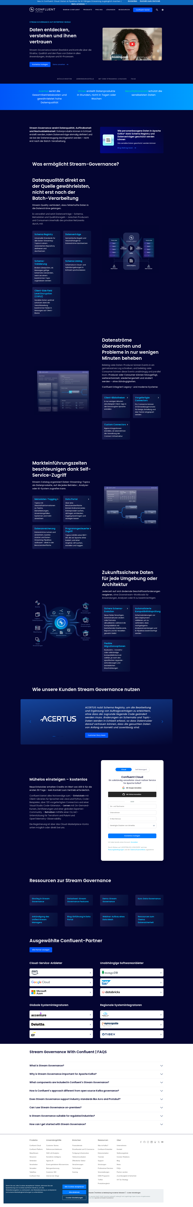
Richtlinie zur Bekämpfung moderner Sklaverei (110, 1193)
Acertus (43, 91)
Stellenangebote (122, 1153)
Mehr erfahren (78, 4)
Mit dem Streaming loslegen (113, 79)
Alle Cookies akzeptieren (74, 1187)
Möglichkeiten (64, 79)
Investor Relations (123, 1157)
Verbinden (33, 1161)
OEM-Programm (103, 1176)
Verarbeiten (33, 1164)
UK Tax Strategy (122, 1180)
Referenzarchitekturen (54, 1149)
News (119, 1164)
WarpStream (33, 1153)
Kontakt (119, 1149)
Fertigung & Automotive (80, 1153)
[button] (132, 788)
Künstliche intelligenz (53, 1157)
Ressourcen (103, 1140)
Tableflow (32, 1172)
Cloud (123, 769)
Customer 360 (51, 1172)
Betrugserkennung (52, 1168)
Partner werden (122, 1172)
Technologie (76, 1168)
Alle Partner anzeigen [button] (40, 950)
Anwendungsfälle (85, 79)
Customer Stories (52, 1145)
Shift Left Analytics (52, 1153)
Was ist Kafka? (103, 1145)
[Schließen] (86, 1181)
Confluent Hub (34, 1176)
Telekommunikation (79, 1157)
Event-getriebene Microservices (57, 1164)
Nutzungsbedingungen (116, 849)
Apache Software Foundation (103, 1198)
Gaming (75, 1172)
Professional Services (105, 1168)
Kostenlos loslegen (132, 836)
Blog (118, 1161)
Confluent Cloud (35, 1145)
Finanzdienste (77, 1145)
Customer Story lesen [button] (96, 735)
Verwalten (32, 1168)
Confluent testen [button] (143, 10)
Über (119, 1140)
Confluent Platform (36, 1149)
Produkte (33, 1140)
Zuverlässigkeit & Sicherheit (126, 1176)
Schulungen (102, 1164)
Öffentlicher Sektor (78, 1161)
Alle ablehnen (74, 1192)
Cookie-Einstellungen (134, 1193)
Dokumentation (103, 1153)
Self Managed (141, 769)
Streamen (32, 1157)
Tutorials (101, 1157)
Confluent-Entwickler (105, 1149)
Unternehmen (121, 1145)
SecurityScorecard (136, 91)
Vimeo (82, 91)
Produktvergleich (104, 1183)
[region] (46, 1191)
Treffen (100, 1180)
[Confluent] (42, 9)
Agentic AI (49, 1161)
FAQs (133, 79)
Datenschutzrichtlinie (137, 849)
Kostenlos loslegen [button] (40, 64)
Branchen (76, 1140)
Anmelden (134, 842)
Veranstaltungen (103, 1172)
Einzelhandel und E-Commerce (83, 1149)
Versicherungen (77, 1164)
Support (100, 1161)
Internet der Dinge (52, 1176)
